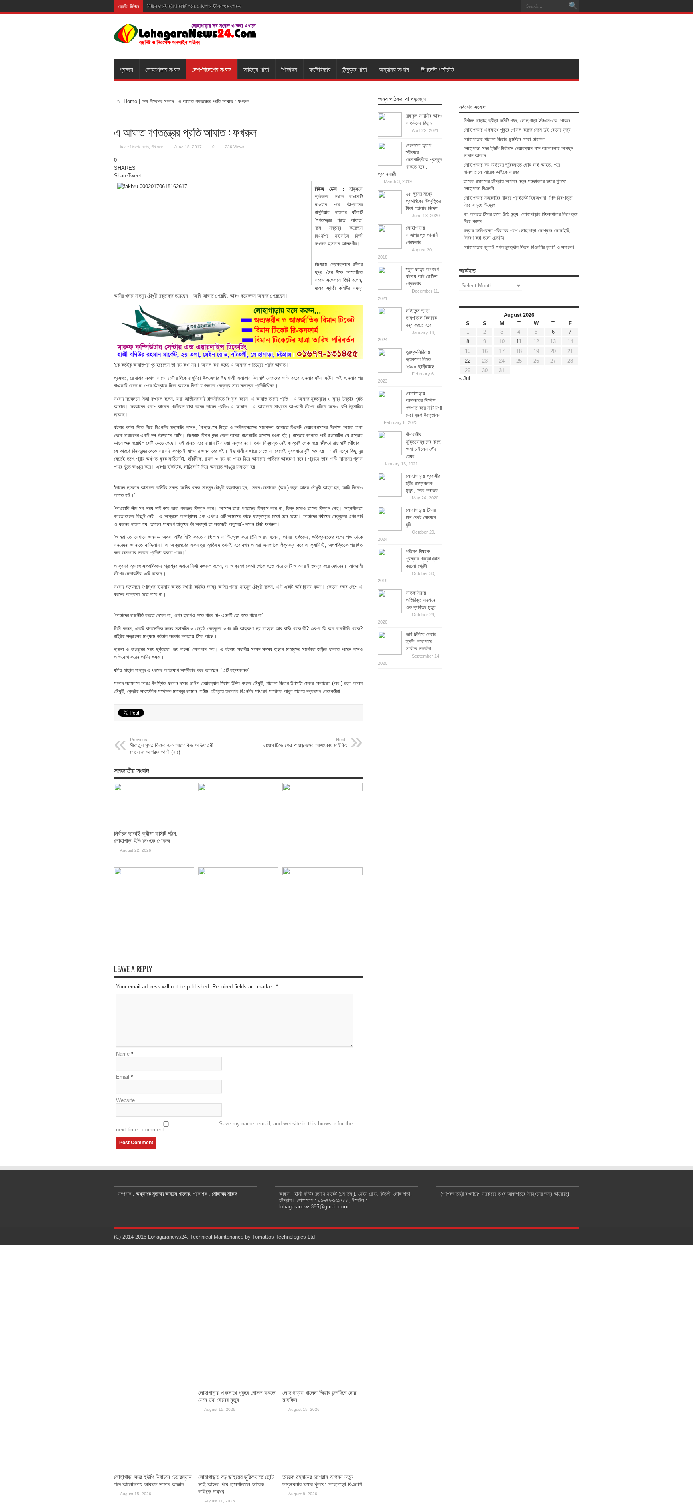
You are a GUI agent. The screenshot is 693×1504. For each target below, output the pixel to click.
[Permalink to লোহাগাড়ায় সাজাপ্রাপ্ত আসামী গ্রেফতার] (390, 247)
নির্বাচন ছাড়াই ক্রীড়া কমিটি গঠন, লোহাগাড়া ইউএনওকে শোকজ (194, 6)
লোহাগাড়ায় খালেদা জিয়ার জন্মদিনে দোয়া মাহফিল (504, 139)
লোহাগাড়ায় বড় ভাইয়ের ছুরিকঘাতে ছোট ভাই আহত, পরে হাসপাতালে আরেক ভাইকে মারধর (236, 1484)
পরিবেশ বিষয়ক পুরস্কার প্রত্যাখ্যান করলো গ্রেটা (423, 558)
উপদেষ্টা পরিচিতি (437, 69)
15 (467, 351)
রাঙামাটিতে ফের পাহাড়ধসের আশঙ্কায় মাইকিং (304, 742)
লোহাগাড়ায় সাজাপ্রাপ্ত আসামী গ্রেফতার (422, 235)
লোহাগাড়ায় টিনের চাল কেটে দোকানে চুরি (421, 517)
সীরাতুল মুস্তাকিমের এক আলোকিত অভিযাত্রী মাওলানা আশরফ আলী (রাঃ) (171, 746)
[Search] (573, 6)
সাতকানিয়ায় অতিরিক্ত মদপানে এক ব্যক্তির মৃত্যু (421, 600)
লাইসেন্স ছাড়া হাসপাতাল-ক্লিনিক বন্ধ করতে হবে (421, 318)
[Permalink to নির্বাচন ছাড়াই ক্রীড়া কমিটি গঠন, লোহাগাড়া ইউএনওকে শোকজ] (154, 789)
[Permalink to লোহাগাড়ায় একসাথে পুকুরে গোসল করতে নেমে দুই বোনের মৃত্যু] (238, 789)
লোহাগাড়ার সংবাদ (162, 69)
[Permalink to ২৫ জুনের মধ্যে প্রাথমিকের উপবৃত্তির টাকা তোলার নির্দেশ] (390, 213)
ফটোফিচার (319, 69)
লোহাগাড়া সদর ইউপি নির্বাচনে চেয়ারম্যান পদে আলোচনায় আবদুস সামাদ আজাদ (153, 1480)
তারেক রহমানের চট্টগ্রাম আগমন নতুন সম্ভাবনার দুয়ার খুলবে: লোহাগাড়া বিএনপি (322, 1480)
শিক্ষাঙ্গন (289, 69)
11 (518, 341)
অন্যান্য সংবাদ (394, 69)
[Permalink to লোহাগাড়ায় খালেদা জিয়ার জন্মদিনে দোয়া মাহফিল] (322, 789)
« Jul (464, 378)
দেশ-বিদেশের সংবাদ (211, 69)
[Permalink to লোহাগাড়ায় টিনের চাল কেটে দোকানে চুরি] (390, 529)
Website (125, 1100)
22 (467, 361)
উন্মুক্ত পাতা (354, 69)
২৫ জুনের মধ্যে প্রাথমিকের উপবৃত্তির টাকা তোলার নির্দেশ (423, 201)
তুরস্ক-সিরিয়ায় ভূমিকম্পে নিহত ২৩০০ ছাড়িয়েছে (420, 359)
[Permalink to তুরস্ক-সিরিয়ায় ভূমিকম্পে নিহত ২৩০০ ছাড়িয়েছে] (390, 371)
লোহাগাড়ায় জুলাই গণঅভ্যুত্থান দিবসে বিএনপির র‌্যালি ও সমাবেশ (519, 247)
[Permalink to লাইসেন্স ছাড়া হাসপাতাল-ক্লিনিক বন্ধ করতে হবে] (390, 329)
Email (122, 1077)
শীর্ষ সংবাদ (157, 147)
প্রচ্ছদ (126, 69)
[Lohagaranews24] (185, 39)
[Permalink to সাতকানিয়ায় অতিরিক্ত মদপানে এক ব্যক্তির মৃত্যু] (390, 612)
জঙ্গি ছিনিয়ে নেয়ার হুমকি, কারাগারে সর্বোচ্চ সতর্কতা (421, 641)
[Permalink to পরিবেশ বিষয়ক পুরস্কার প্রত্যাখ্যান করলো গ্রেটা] (390, 570)
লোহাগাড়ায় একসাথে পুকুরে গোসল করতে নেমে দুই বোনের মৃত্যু (517, 130)
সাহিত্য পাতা (256, 69)
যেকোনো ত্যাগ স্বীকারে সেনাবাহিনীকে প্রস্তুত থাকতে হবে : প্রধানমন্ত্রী (410, 159)
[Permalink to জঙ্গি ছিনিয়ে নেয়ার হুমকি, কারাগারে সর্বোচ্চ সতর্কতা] (390, 653)
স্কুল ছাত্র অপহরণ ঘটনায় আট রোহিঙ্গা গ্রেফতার (422, 276)
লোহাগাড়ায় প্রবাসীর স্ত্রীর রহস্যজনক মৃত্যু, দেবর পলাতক (423, 483)
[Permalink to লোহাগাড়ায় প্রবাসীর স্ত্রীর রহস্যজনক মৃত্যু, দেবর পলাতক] (390, 495)
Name (123, 1054)
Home (129, 101)
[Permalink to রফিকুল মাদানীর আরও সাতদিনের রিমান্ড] (390, 135)
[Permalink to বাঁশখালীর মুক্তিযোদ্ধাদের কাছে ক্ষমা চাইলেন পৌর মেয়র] (390, 453)
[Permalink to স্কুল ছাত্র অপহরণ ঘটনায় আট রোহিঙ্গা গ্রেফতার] (390, 288)
